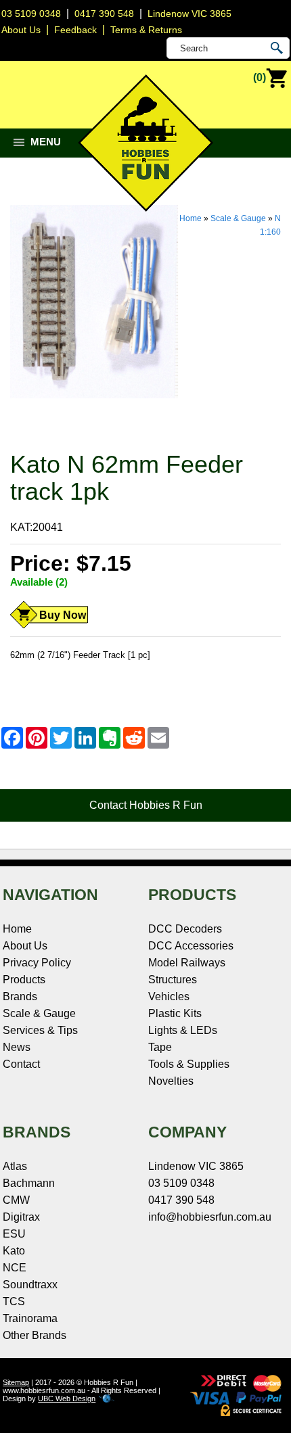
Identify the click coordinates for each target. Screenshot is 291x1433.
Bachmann (29, 1183)
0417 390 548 (104, 13)
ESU (14, 1234)
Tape (160, 1047)
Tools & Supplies (188, 1064)
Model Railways (186, 962)
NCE (14, 1267)
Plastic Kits (175, 1013)
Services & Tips (40, 1030)
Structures (172, 979)
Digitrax (21, 1217)
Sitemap (16, 1382)
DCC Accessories (190, 946)
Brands (20, 996)
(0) (259, 77)
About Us (25, 946)
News (16, 1047)
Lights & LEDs (182, 1030)
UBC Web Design (66, 1398)
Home (190, 218)
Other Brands (34, 1335)
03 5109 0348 (31, 13)
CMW (16, 1200)
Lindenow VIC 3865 (189, 13)
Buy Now (62, 615)
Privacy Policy (37, 962)
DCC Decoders (185, 929)
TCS (14, 1301)
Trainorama (30, 1318)
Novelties (171, 1081)
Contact (21, 1064)
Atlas (15, 1166)
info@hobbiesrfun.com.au (209, 1217)
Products (24, 979)
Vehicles (168, 996)
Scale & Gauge (238, 218)
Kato (14, 1250)
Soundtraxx (30, 1284)
